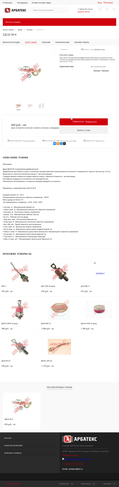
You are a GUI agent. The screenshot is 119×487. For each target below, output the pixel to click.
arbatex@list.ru (76, 469)
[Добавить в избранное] (54, 50)
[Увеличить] (29, 72)
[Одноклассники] (57, 143)
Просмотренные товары (59, 387)
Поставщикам (22, 3)
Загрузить (97, 70)
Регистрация (108, 2)
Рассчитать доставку (68, 141)
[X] (64, 143)
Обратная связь (13, 484)
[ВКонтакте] (54, 143)
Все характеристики (98, 66)
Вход (100, 2)
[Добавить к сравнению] (54, 55)
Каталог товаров (13, 22)
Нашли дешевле (29, 141)
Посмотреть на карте (70, 455)
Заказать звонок (84, 11)
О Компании (7, 3)
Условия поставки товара (41, 3)
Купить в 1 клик (83, 130)
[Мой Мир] (61, 143)
